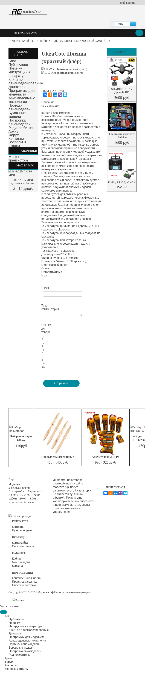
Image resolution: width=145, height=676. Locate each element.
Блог (12, 61)
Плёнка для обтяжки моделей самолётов (81, 41)
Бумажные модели (17, 115)
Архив (13, 131)
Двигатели (16, 87)
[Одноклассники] (50, 95)
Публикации (18, 65)
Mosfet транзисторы (18, 158)
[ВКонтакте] (45, 95)
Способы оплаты (23, 546)
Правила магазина (24, 581)
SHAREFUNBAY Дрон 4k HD (122, 91)
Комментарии (50, 105)
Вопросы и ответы (17, 143)
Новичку (15, 68)
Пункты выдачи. (22, 530)
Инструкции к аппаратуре (19, 74)
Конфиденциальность (26, 578)
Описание (47, 102)
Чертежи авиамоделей (19, 107)
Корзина (17, 565)
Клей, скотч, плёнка (36, 41)
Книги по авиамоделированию (25, 81)
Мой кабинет (128, 2)
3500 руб (122, 187)
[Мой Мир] (55, 95)
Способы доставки (24, 585)
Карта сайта (20, 542)
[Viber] (60, 95)
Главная (14, 41)
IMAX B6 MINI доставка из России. (23, 181)
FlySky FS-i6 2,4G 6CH (122, 182)
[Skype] (65, 95)
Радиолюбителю (21, 128)
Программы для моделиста (21, 92)
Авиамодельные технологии (21, 100)
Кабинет (17, 558)
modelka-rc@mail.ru (22, 502)
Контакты (16, 138)
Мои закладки (21, 562)
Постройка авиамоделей (19, 122)
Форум (13, 135)
